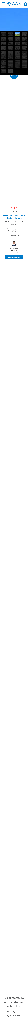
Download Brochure (14, 257)
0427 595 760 (14, 250)
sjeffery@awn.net (14, 252)
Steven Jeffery (14, 248)
